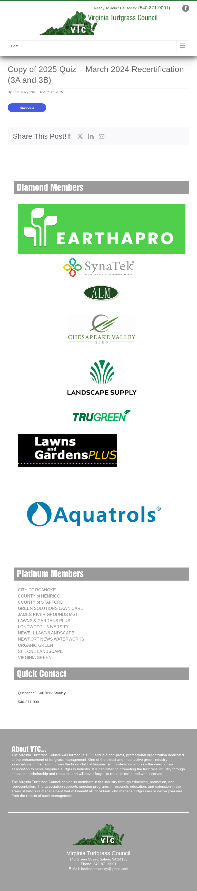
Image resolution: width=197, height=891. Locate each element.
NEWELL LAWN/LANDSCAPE (46, 633)
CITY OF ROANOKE (37, 590)
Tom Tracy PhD (24, 92)
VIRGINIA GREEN (35, 657)
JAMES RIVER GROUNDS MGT (48, 614)
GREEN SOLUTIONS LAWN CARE (50, 608)
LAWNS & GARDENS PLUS (44, 621)
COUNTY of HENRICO (39, 596)
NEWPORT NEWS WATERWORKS (51, 639)
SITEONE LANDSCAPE (40, 651)
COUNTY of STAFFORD (40, 602)
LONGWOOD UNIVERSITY (43, 627)
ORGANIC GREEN (35, 645)
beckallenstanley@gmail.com (104, 869)
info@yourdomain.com (78, 7)
